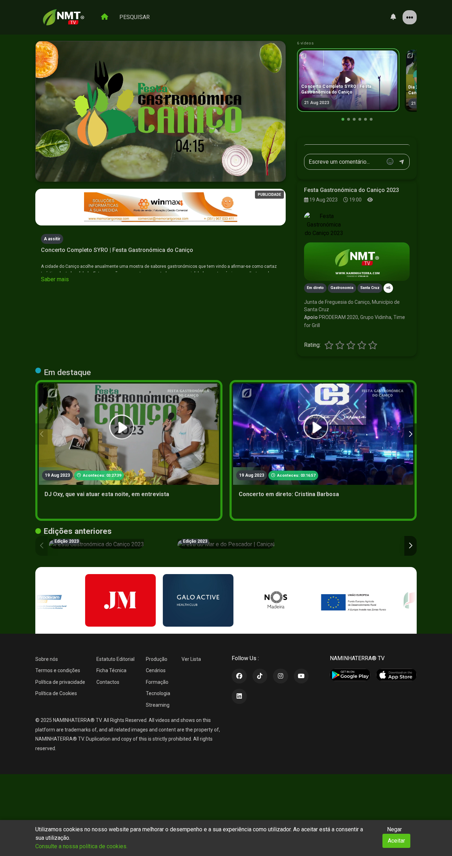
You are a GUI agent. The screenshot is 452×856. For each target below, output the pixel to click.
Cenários (156, 670)
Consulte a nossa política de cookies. (81, 846)
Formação (157, 682)
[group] (348, 80)
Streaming (158, 705)
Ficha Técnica (111, 670)
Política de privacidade (60, 682)
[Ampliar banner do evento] (357, 261)
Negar (394, 829)
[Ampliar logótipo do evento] (324, 224)
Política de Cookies (56, 693)
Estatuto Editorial (115, 659)
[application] (160, 111)
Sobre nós (46, 659)
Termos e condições (57, 670)
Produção (156, 659)
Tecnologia (158, 693)
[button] (342, 119)
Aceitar (396, 840)
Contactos (107, 682)
